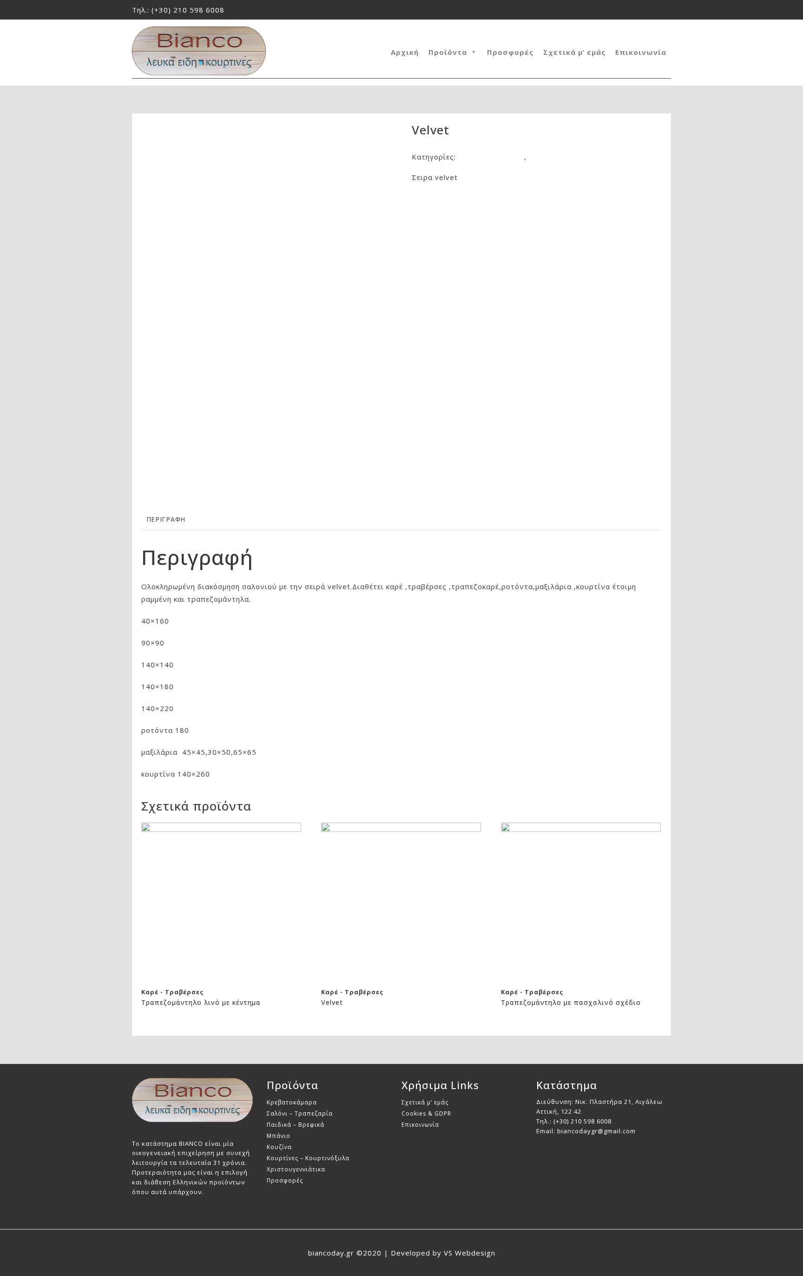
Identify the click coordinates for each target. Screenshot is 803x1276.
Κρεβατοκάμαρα (292, 1102)
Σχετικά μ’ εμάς (574, 52)
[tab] (166, 519)
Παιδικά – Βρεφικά (295, 1125)
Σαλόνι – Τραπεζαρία (300, 1113)
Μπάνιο (278, 1136)
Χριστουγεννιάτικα (296, 1169)
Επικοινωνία (640, 52)
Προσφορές (510, 52)
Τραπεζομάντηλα (560, 156)
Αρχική (405, 52)
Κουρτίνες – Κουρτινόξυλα (308, 1158)
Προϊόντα (447, 52)
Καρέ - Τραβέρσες (491, 156)
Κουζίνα (279, 1147)
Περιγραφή (165, 519)
